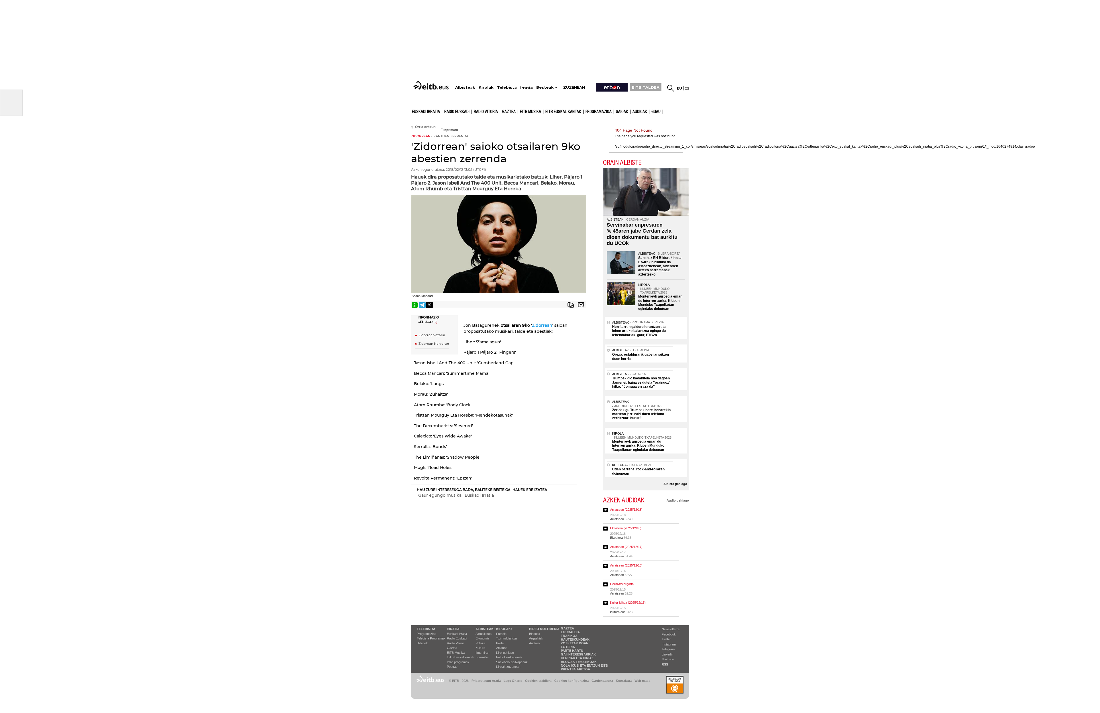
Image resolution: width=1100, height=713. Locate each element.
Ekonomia (482, 638)
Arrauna (501, 647)
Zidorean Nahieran (434, 344)
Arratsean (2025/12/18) (626, 509)
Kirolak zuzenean (508, 666)
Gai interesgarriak (578, 654)
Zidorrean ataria (432, 335)
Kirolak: (504, 629)
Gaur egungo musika (439, 495)
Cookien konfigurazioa (571, 680)
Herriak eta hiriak (577, 658)
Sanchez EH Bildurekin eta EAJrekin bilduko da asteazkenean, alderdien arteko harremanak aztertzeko (659, 266)
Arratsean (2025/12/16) (626, 565)
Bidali (581, 305)
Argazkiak (536, 638)
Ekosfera (616, 537)
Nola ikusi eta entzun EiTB (584, 665)
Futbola (501, 633)
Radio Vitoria (486, 112)
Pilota (500, 643)
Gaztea (509, 112)
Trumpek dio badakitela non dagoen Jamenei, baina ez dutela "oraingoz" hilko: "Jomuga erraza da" (641, 382)
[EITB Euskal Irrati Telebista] (431, 85)
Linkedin (667, 654)
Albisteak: (485, 629)
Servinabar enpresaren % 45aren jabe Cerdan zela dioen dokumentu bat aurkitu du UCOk (642, 234)
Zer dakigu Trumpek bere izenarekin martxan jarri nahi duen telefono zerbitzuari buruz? (641, 414)
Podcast (452, 666)
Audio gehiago (678, 500)
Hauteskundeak (575, 639)
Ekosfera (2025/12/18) (625, 528)
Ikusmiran (482, 652)
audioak (639, 112)
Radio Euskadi (457, 112)
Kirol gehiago (505, 652)
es (687, 88)
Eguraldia (482, 657)
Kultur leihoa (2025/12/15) (628, 602)
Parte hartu (572, 650)
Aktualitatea (484, 633)
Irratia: (454, 629)
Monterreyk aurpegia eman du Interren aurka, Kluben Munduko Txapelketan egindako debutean (660, 302)
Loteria (568, 647)
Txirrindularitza (506, 638)
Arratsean (617, 519)
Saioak (622, 112)
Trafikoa (569, 635)
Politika (480, 643)
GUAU (656, 112)
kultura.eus (618, 612)
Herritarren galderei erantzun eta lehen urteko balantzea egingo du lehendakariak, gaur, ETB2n (639, 331)
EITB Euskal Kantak (563, 112)
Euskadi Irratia (426, 112)
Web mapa (642, 680)
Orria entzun (425, 127)
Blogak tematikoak (579, 662)
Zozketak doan (574, 643)
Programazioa (599, 112)
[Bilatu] (670, 88)
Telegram (668, 649)
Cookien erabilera (538, 680)
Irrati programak (458, 662)
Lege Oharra (513, 680)
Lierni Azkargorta (622, 584)
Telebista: (426, 629)
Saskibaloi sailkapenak (512, 662)
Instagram (669, 644)
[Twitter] (429, 305)
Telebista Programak (431, 638)
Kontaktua (624, 680)
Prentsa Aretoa (575, 669)
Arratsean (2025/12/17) (626, 546)
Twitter (666, 639)
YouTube (668, 659)
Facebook (669, 634)
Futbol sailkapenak (509, 657)
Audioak (534, 643)
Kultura (480, 647)
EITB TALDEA (645, 87)
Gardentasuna (602, 680)
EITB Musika (530, 112)
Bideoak (422, 643)
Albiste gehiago (675, 484)
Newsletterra (670, 629)
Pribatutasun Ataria (486, 680)
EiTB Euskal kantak (460, 657)
